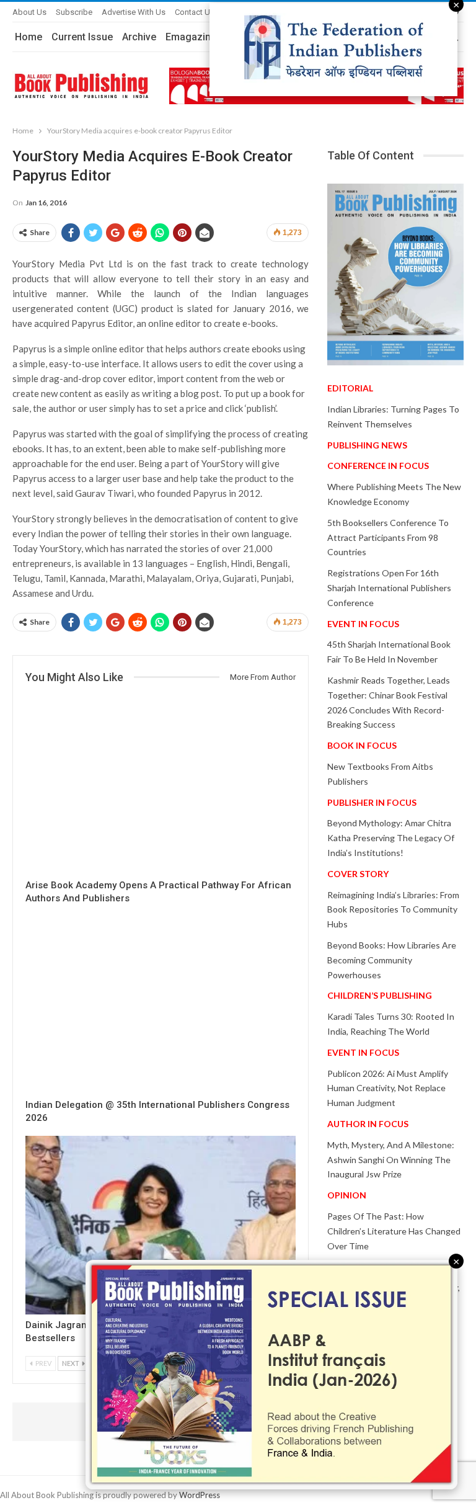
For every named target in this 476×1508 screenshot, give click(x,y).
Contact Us (194, 12)
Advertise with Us (133, 12)
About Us (29, 12)
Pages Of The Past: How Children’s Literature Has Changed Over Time (394, 1231)
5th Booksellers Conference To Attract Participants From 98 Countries (388, 537)
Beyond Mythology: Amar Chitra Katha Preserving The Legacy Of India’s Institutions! (390, 838)
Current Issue (82, 37)
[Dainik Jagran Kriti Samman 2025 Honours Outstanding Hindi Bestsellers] (160, 1225)
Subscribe (74, 12)
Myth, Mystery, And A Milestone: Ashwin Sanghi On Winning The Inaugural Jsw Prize (390, 1160)
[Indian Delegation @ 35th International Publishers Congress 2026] (160, 1005)
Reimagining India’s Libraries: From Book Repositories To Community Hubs (393, 910)
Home (28, 37)
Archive (139, 37)
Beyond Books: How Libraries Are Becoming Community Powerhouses (391, 960)
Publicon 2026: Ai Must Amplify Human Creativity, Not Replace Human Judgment (387, 1088)
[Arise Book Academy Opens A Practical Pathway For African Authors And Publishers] (160, 785)
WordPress (199, 1495)
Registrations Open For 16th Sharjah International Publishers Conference (389, 588)
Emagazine (190, 37)
